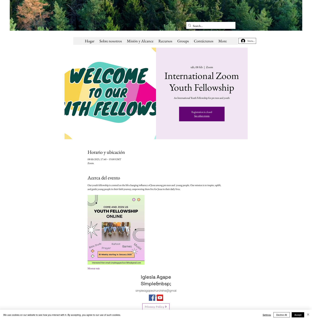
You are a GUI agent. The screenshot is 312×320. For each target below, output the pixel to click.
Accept (297, 314)
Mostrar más (94, 268)
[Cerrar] (308, 314)
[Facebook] (152, 298)
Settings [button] (267, 314)
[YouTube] (160, 298)
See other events (201, 116)
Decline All (281, 314)
